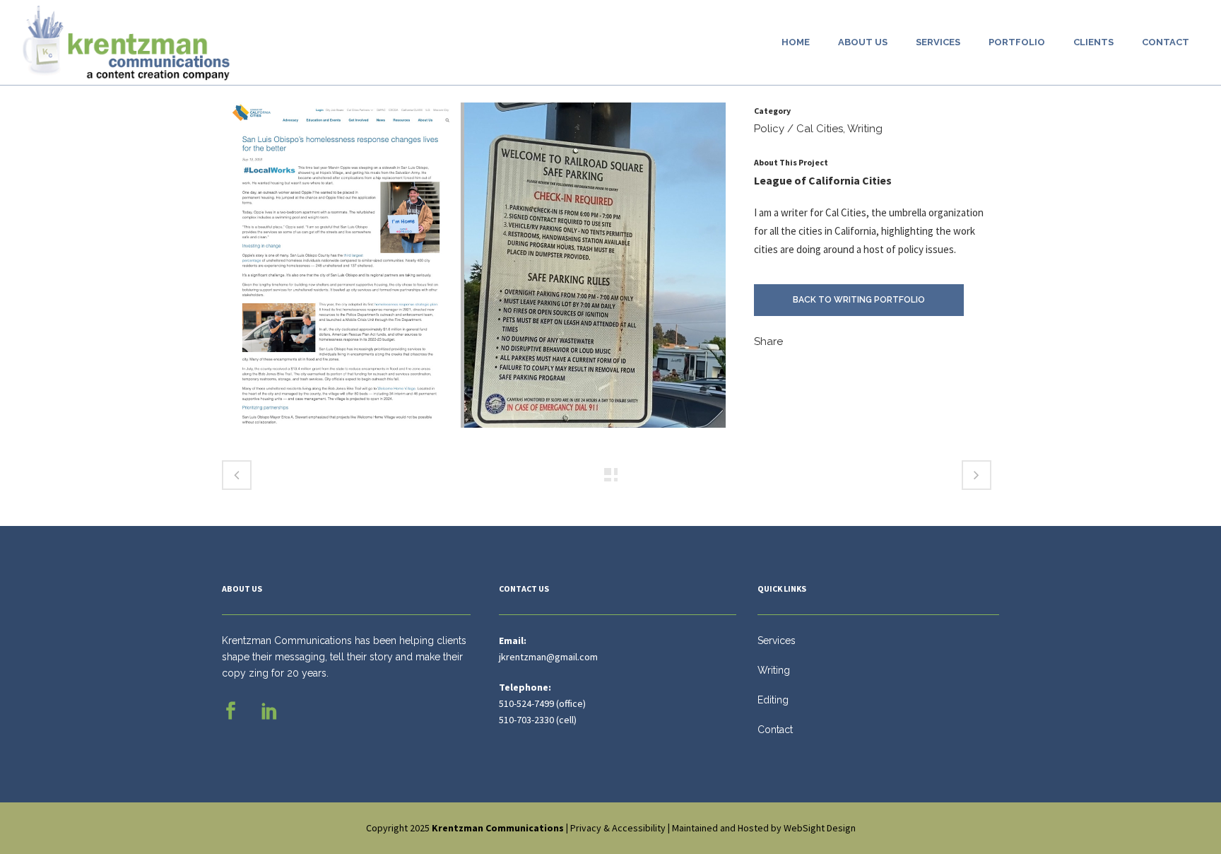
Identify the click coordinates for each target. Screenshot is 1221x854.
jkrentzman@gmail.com (548, 656)
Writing (773, 670)
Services (776, 640)
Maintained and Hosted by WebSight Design (764, 827)
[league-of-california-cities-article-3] (474, 270)
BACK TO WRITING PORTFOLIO (859, 300)
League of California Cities (823, 180)
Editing (773, 700)
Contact (775, 729)
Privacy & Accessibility (618, 827)
